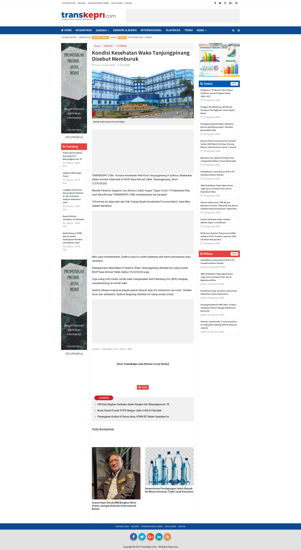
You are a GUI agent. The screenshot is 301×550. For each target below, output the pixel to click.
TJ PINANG (121, 46)
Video (122, 37)
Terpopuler (85, 37)
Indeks (148, 37)
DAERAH (108, 46)
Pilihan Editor (69, 37)
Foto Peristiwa (135, 37)
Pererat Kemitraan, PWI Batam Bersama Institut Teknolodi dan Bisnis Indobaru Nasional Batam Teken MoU (219, 205)
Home (68, 30)
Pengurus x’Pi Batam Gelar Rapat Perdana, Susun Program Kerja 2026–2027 (217, 93)
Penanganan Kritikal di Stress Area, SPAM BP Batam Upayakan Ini (133, 416)
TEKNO (188, 30)
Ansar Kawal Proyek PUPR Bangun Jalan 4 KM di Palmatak (129, 410)
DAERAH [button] (101, 30)
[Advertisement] (183, 16)
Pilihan (208, 254)
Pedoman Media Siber (98, 3)
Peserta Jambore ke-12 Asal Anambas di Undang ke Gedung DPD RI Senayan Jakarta (219, 324)
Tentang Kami (69, 3)
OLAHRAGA (173, 30)
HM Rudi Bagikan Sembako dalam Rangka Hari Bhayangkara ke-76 (133, 404)
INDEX (234, 84)
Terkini (208, 84)
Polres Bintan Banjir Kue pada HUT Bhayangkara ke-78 (72, 155)
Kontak (128, 3)
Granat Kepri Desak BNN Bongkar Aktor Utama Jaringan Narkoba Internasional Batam (114, 506)
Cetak (144, 387)
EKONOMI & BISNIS (125, 30)
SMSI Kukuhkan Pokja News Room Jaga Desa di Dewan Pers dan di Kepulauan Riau (217, 188)
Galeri (113, 37)
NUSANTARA (84, 30)
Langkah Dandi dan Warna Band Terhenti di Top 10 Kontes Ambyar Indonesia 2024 (73, 196)
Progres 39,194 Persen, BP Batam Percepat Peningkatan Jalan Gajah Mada (218, 110)
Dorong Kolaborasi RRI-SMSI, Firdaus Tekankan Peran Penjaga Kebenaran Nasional (218, 307)
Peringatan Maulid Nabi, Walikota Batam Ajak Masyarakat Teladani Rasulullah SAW (217, 127)
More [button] (200, 30)
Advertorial (100, 37)
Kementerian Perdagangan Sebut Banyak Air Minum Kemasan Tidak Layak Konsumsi (169, 490)
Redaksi (82, 3)
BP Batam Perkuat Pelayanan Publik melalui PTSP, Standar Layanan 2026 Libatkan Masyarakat (218, 236)
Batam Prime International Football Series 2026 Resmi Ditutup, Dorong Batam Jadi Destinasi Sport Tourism (218, 144)
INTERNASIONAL (151, 30)
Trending (71, 146)
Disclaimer (117, 3)
